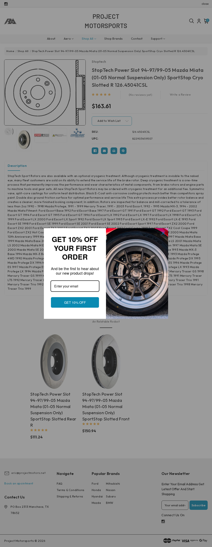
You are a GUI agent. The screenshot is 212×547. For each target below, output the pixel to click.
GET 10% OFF (75, 304)
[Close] (163, 231)
